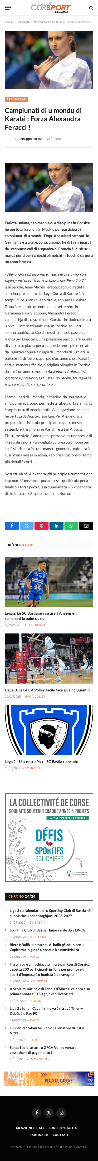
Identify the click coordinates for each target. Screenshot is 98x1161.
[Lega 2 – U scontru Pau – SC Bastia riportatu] (49, 730)
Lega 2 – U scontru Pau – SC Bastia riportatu (41, 761)
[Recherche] (90, 7)
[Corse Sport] (51, 8)
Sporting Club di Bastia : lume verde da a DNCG (47, 930)
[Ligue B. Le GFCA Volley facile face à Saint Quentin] (49, 658)
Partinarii (39, 1135)
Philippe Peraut (31, 139)
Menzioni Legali (30, 1128)
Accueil (9, 22)
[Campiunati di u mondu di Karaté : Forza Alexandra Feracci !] (49, 60)
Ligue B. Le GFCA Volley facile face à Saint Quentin (47, 690)
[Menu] (8, 7)
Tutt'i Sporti (38, 22)
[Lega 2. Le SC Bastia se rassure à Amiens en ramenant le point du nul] (49, 582)
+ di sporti (22, 22)
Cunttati (60, 1135)
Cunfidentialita (63, 1128)
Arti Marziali (16, 99)
